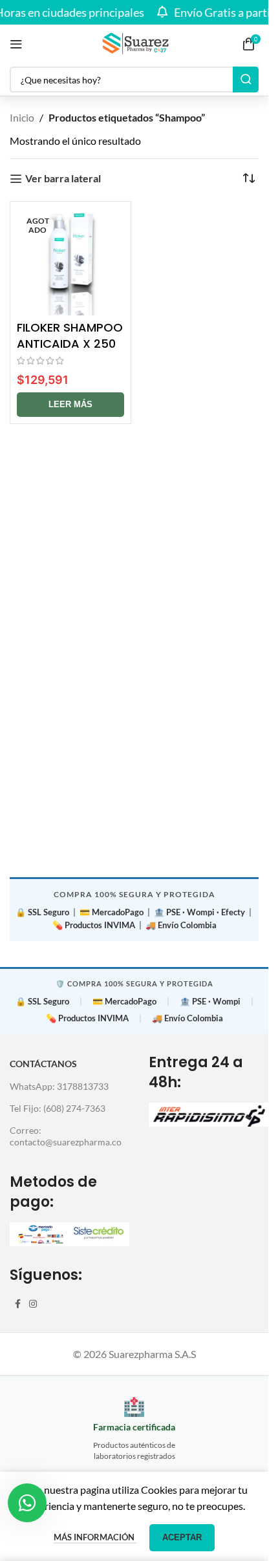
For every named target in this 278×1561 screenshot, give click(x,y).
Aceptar (182, 1537)
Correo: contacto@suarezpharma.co (66, 1136)
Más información (95, 1537)
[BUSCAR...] (246, 79)
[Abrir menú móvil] (16, 44)
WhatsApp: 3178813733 (59, 1086)
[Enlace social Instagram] (33, 1304)
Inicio (22, 117)
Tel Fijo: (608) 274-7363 (57, 1108)
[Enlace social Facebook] (17, 1304)
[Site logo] (134, 42)
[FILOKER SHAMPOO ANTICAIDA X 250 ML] (70, 261)
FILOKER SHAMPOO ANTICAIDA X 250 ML (70, 343)
